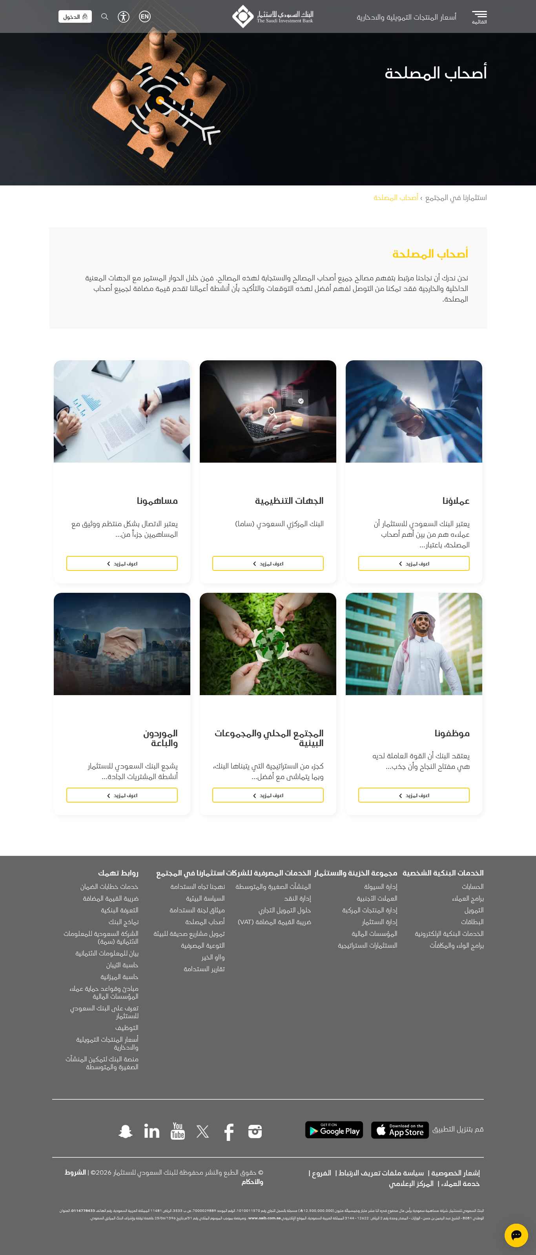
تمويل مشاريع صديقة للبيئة (189, 933)
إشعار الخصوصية (455, 1172)
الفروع (321, 1172)
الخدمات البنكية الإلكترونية (449, 933)
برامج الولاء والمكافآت (457, 944)
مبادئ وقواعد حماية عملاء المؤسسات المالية (103, 992)
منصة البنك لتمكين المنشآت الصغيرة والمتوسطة (101, 1062)
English (145, 16)
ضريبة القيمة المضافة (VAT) (274, 921)
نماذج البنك (124, 921)
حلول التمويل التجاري (285, 909)
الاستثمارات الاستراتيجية (367, 944)
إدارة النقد (297, 897)
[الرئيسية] (272, 16)
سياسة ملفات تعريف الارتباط (381, 1172)
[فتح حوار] (516, 1235)
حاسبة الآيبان (122, 964)
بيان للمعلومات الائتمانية (107, 952)
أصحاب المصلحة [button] (205, 921)
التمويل (474, 909)
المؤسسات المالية (374, 933)
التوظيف (127, 1027)
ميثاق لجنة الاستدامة (197, 909)
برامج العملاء (468, 897)
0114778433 (83, 1210)
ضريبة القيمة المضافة (111, 897)
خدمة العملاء (460, 1183)
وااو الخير (213, 956)
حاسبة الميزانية (119, 976)
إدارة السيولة (380, 886)
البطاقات (472, 921)
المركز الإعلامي (411, 1183)
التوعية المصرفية (203, 944)
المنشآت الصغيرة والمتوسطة (273, 886)
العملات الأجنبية (377, 897)
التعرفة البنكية (120, 909)
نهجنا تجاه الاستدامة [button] (197, 886)
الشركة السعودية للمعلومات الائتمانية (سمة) (100, 937)
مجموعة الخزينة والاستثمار (355, 872)
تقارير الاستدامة (204, 968)
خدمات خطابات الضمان (109, 886)
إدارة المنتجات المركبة (369, 909)
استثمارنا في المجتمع (456, 197)
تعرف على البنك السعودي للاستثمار (104, 1011)
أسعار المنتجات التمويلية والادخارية (406, 16)
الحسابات (473, 886)
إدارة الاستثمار (379, 921)
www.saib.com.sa (264, 1218)
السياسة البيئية (205, 897)
